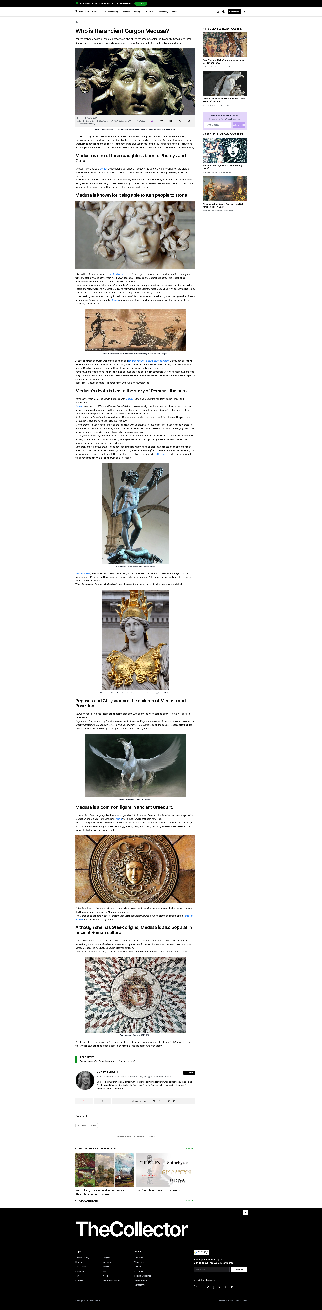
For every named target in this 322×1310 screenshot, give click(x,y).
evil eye (118, 819)
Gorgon (103, 168)
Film (104, 1271)
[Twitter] (154, 1101)
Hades (160, 454)
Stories (106, 1266)
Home (78, 22)
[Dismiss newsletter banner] (245, 3)
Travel (78, 1276)
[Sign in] (245, 11)
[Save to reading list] (170, 120)
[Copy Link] (164, 1101)
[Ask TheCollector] (152, 121)
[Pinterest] (232, 1287)
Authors (137, 1266)
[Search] (217, 11)
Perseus (79, 406)
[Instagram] (226, 1287)
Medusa (115, 300)
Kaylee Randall (92, 121)
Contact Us (139, 1285)
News (105, 1276)
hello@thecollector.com (205, 1280)
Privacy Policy (241, 1301)
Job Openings (140, 1280)
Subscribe (140, 3)
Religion (106, 1257)
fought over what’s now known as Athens (148, 360)
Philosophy (80, 1271)
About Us (138, 1257)
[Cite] (188, 121)
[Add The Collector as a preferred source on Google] (201, 1252)
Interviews (79, 1280)
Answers (107, 1262)
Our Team (138, 1271)
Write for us (234, 12)
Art (85, 22)
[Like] (84, 1101)
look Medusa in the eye (119, 274)
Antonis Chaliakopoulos (213, 67)
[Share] (179, 120)
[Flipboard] (169, 1101)
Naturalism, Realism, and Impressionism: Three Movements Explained (101, 1192)
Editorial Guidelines (142, 1276)
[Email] (174, 1101)
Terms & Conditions (225, 1301)
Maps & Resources (111, 1280)
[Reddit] (159, 1101)
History (78, 1262)
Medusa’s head (82, 573)
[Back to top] (245, 1212)
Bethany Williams (211, 105)
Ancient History (228, 67)
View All (189, 1148)
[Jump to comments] (161, 120)
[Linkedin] (145, 1101)
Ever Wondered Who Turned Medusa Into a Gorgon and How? (107, 1061)
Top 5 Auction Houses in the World (158, 1190)
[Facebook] (149, 1101)
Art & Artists (80, 1266)
